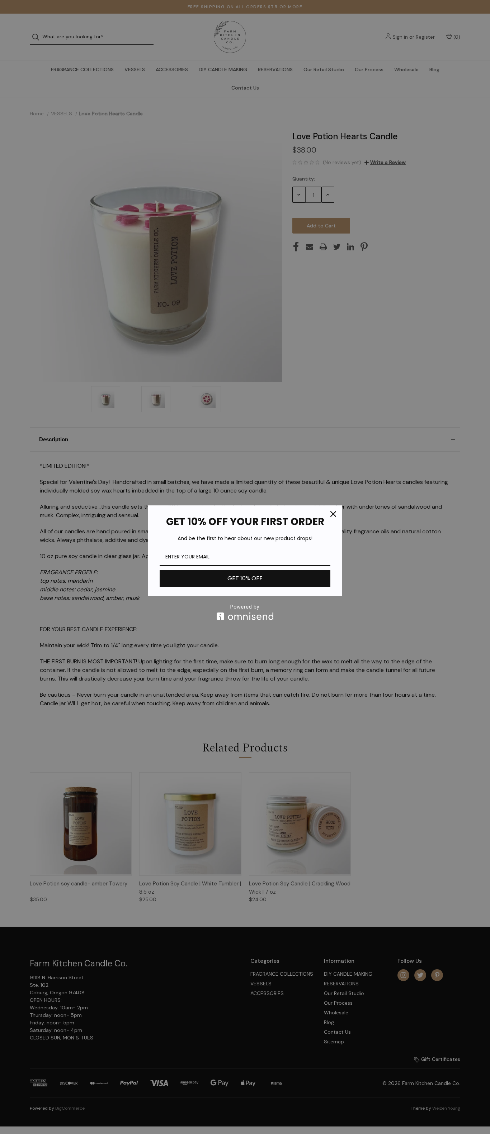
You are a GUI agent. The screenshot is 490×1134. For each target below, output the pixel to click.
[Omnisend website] (245, 612)
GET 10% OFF (245, 578)
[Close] (333, 514)
